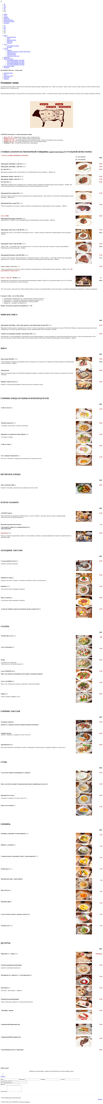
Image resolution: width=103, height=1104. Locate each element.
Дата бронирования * (6, 1082)
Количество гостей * (6, 1081)
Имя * (2, 1079)
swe (5, 5)
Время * (3, 1084)
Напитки (9, 43)
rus (4, 8)
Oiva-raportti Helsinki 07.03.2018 (15, 64)
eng (5, 7)
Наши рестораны (8, 20)
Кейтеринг (7, 18)
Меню (5, 14)
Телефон (42, 1079)
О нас (5, 15)
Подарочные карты (9, 21)
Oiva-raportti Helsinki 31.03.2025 (15, 61)
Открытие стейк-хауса (13, 56)
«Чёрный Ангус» (11, 53)
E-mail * (63, 1079)
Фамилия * (22, 1079)
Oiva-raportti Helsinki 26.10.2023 (15, 63)
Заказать (3, 1076)
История (9, 47)
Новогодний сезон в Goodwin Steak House (18, 51)
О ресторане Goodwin (13, 45)
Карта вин (10, 41)
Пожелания (4, 1091)
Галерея (6, 17)
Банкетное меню (11, 40)
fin (4, 4)
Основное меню (11, 37)
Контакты (6, 23)
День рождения (11, 54)
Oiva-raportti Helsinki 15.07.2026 (15, 60)
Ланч (8, 38)
